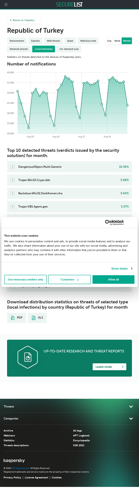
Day (109, 40)
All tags (77, 430)
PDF (19, 317)
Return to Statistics (24, 20)
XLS (40, 317)
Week (117, 40)
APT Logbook (81, 435)
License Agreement (36, 477)
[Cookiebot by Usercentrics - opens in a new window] (108, 222)
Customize (67, 279)
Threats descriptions (16, 445)
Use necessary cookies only (25, 279)
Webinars (9, 435)
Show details (119, 268)
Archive (8, 430)
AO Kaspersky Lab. (21, 468)
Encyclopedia (81, 440)
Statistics (9, 440)
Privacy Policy (12, 477)
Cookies (57, 477)
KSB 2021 (78, 445)
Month (126, 40)
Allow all (113, 279)
